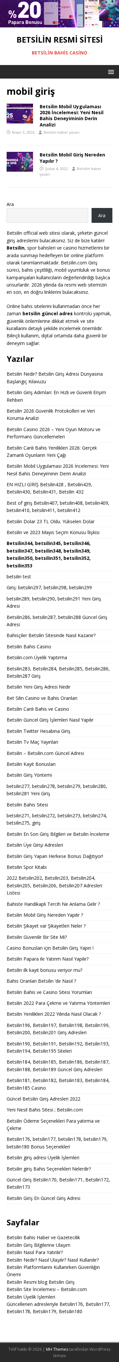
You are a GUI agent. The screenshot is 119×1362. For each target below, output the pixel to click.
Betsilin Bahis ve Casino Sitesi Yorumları (49, 992)
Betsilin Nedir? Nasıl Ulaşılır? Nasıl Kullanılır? (53, 1260)
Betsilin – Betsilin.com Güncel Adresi (45, 753)
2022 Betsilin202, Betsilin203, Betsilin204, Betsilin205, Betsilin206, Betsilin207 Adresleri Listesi (54, 885)
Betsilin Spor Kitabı (27, 867)
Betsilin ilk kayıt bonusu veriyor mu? (44, 970)
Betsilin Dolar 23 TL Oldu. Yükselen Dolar (51, 521)
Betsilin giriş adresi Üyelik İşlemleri (43, 1157)
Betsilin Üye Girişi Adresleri (35, 845)
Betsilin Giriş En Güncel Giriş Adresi (43, 1198)
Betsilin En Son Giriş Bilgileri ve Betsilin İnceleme (58, 834)
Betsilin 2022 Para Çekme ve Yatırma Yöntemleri (58, 1003)
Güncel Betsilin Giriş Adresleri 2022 (43, 1099)
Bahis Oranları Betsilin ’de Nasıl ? (41, 981)
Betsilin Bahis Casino (29, 646)
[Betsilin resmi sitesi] (59, 23)
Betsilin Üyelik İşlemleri (31, 1297)
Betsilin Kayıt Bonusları (31, 764)
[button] (109, 71)
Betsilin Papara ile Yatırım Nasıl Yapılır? (48, 959)
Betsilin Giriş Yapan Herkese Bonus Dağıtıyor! (55, 856)
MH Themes (57, 1349)
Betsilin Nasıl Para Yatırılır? (35, 1252)
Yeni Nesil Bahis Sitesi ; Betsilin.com (45, 1110)
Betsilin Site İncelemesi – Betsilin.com (47, 1289)
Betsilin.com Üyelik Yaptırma (37, 657)
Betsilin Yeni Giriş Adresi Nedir (38, 687)
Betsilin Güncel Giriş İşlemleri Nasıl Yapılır (50, 720)
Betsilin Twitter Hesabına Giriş (38, 731)
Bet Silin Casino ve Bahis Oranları (42, 698)
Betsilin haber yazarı (62, 132)
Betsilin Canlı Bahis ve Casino (38, 709)
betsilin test (19, 576)
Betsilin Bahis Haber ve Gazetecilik (43, 1237)
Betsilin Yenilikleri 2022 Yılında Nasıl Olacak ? (54, 1014)
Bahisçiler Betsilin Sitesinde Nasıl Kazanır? (51, 635)
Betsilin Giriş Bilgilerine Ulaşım (38, 1245)
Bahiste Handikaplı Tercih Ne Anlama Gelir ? (53, 904)
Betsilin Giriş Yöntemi (29, 775)
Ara (10, 204)
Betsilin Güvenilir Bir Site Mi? (37, 937)
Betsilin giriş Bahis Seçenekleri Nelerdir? (49, 1169)
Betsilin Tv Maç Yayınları (32, 742)
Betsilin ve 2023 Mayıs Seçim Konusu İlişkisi (53, 532)
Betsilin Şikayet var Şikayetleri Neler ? (46, 926)
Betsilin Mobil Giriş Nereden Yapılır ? (72, 158)
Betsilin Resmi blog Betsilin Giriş (41, 1282)
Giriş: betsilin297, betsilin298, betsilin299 (49, 587)
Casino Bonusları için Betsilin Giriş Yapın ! (50, 948)
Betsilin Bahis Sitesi (27, 804)
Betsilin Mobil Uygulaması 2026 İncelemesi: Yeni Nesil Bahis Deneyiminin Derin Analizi (71, 115)
